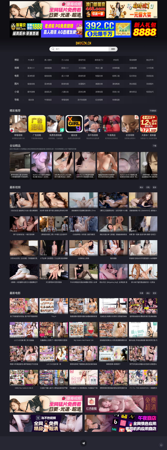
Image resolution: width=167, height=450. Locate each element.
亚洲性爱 (31, 76)
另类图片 (150, 84)
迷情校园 (99, 92)
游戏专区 (82, 60)
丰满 (141, 293)
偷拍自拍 (48, 76)
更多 (154, 187)
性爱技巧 (150, 92)
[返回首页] (161, 445)
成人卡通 (65, 76)
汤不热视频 (82, 100)
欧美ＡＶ (65, 68)
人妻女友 (65, 92)
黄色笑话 (133, 92)
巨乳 (148, 187)
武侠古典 (82, 92)
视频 (16, 67)
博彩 (16, 59)
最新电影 (15, 293)
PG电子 (31, 60)
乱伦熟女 (133, 76)
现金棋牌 (133, 60)
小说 (16, 91)
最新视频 (15, 187)
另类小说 (116, 92)
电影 (16, 75)
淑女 (148, 293)
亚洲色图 (48, 84)
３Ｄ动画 (82, 68)
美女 (141, 187)
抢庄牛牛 (150, 60)
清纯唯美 (116, 84)
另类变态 (150, 76)
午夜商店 (48, 100)
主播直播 (133, 68)
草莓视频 (65, 100)
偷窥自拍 (31, 84)
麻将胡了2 (99, 60)
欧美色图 (65, 84)
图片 (16, 83)
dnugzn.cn (83, 43)
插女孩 (31, 100)
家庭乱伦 (48, 92)
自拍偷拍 (48, 68)
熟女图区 (133, 84)
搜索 (113, 49)
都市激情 (31, 92)
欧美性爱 (82, 76)
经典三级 (116, 76)
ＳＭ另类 (150, 68)
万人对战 (65, 60)
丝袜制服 (116, 68)
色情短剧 (116, 100)
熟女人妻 (99, 68)
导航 (16, 99)
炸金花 (116, 60)
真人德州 (48, 60)
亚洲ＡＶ (31, 68)
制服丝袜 (99, 76)
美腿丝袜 (99, 84)
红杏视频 (99, 100)
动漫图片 (82, 84)
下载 (154, 146)
